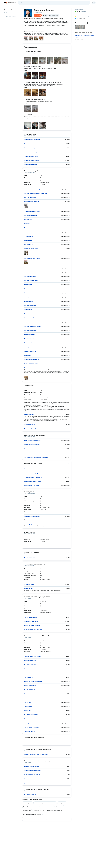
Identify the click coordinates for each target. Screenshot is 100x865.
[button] (38, 15)
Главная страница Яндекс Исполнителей (10, 3)
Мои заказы (9, 12)
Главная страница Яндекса (5, 3)
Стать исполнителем (11, 16)
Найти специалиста (11, 9)
